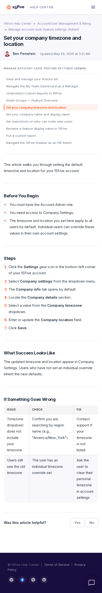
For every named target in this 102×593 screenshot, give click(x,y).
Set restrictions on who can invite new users (39, 121)
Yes (77, 522)
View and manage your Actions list (32, 79)
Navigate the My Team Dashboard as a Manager (42, 86)
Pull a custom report (21, 135)
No (91, 522)
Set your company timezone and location (36, 107)
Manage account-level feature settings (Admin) (44, 29)
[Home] (15, 7)
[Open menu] (93, 7)
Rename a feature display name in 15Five (36, 128)
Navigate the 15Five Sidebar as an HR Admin (39, 143)
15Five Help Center (18, 23)
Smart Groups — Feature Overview (32, 100)
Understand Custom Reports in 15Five (34, 93)
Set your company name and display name (38, 114)
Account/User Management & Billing (64, 23)
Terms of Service (57, 564)
